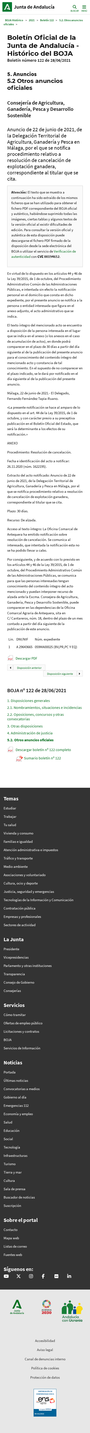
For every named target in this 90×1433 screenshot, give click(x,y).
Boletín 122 (47, 20)
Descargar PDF (26, 658)
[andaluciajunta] (18, 1276)
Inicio (35, 7)
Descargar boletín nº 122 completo (43, 749)
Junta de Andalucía (7, 7)
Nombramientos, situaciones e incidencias (44, 707)
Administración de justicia (30, 733)
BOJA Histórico (14, 20)
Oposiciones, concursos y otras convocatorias (35, 716)
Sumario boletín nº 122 (42, 758)
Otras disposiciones (25, 726)
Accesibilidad (45, 1340)
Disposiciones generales (28, 700)
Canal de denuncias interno (45, 1359)
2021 (32, 20)
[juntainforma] (56, 1276)
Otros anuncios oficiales (30, 739)
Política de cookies (45, 1368)
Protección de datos (45, 1377)
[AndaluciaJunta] (43, 1276)
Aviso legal (45, 1349)
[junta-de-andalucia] (69, 1276)
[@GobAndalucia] (6, 1276)
